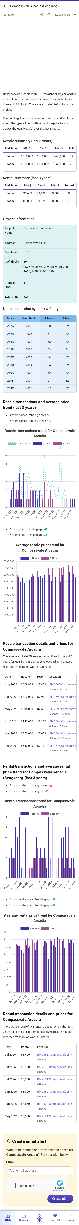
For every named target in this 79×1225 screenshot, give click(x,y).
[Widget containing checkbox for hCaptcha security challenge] (36, 1185)
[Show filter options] (9, 15)
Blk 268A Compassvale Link (54, 1079)
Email (10, 1162)
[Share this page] (42, 14)
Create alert (60, 1199)
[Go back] (6, 6)
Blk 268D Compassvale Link (54, 1091)
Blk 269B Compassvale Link (54, 1067)
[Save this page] (49, 14)
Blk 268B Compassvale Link (54, 1054)
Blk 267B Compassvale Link (54, 1104)
